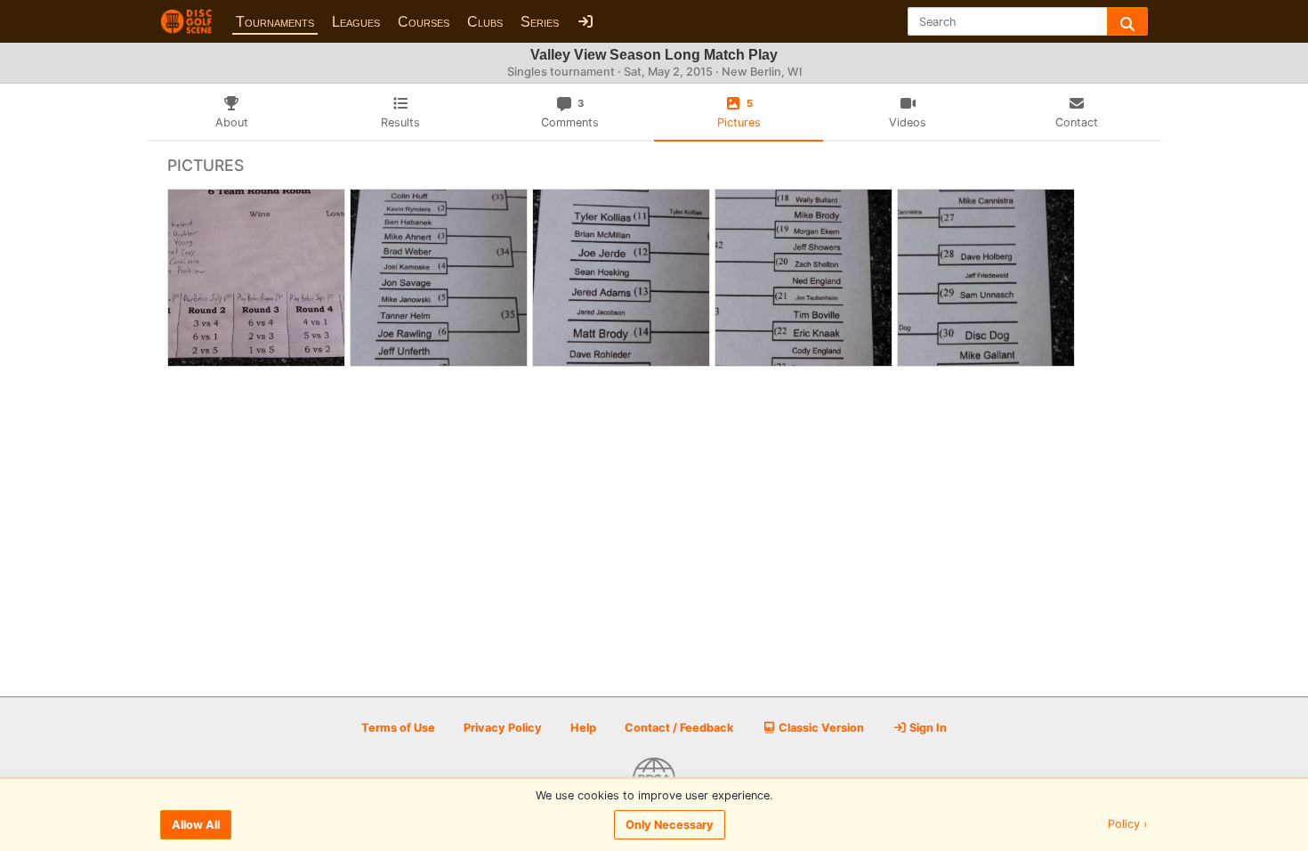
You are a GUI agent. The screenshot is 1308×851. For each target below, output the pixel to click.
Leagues (356, 21)
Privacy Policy (503, 727)
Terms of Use (398, 727)
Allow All (196, 824)
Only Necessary (670, 824)
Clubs (485, 21)
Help (583, 727)
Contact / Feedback (679, 727)
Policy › (1128, 825)
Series (540, 21)
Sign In (927, 727)
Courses (423, 21)
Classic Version (820, 727)
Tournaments (275, 21)
